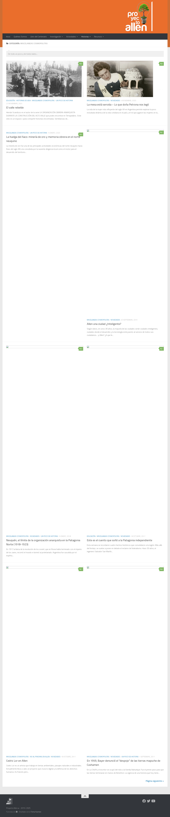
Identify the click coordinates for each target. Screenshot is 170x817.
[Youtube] (153, 801)
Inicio (8, 36)
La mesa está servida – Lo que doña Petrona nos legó (118, 104)
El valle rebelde (15, 107)
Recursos (98, 36)
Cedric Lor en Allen (17, 761)
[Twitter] (148, 801)
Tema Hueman (36, 812)
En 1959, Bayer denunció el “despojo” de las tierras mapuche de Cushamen (123, 763)
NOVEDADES (115, 100)
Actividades (71, 36)
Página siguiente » (155, 781)
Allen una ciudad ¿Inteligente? (104, 324)
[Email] (157, 801)
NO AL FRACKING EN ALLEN (40, 756)
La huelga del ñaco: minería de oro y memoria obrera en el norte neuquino (43, 139)
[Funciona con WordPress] (17, 812)
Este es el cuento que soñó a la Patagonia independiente (119, 540)
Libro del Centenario (38, 36)
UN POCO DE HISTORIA (64, 100)
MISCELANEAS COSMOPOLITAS (43, 100)
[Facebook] (144, 801)
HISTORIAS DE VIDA (23, 100)
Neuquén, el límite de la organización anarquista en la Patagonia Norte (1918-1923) (43, 542)
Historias (85, 36)
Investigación (55, 36)
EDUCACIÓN (10, 100)
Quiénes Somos (20, 36)
